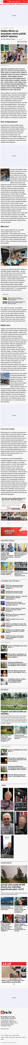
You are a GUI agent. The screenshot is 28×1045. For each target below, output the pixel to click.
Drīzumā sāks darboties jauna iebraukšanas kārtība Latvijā (14, 592)
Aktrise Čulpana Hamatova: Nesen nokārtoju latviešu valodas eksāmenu (15, 610)
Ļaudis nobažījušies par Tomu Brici (17, 646)
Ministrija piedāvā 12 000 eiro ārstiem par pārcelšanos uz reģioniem (20, 555)
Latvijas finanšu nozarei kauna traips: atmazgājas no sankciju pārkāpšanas (14, 637)
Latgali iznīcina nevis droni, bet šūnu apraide (20, 737)
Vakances (24, 1037)
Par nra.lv (2, 1035)
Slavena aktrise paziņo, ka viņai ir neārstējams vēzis (16, 671)
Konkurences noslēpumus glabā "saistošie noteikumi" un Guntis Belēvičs (14, 631)
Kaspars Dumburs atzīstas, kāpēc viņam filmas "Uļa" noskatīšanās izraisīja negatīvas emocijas (16, 302)
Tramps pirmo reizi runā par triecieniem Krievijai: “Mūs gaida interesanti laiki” (15, 604)
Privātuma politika (15, 1035)
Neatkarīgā (6, 28)
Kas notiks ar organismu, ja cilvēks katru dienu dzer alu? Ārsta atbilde (17, 655)
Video (3, 785)
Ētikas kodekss (18, 1037)
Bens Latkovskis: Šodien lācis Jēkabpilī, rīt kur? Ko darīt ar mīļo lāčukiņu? (6, 738)
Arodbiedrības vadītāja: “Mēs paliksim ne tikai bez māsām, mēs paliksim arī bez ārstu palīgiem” (7, 556)
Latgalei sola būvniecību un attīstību (14, 712)
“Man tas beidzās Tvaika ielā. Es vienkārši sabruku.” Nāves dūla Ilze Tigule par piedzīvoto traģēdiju (7, 927)
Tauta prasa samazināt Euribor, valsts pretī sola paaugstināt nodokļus (14, 587)
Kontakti (2, 1039)
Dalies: (8, 523)
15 (17, 605)
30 (12, 588)
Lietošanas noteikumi (5, 1037)
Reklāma (6, 1035)
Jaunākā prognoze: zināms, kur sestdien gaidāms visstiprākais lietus (17, 680)
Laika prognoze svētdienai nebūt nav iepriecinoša (7, 908)
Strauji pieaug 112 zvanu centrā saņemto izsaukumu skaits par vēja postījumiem (20, 909)
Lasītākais (5, 642)
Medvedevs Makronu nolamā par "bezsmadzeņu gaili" (15, 615)
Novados (12, 28)
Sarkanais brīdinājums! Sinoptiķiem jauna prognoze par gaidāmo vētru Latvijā (17, 664)
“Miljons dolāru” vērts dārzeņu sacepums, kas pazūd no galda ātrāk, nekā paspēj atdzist (15, 298)
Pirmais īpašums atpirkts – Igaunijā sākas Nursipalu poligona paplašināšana (16, 597)
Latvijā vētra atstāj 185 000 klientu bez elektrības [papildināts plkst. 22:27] (13, 887)
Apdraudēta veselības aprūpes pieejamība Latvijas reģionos (7, 573)
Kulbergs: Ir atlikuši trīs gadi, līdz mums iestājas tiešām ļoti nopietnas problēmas (16, 625)
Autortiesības (12, 1037)
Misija (10, 1035)
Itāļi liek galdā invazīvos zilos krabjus (14, 619)
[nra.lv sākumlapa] (5, 1)
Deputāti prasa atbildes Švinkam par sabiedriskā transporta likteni (20, 573)
